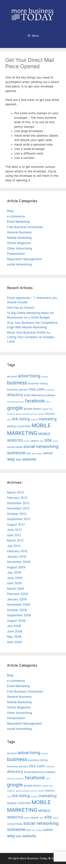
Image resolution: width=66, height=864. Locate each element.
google (15, 408)
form (48, 402)
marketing (47, 419)
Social (55, 441)
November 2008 (18, 604)
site (48, 440)
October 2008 (17, 610)
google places (32, 408)
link (15, 419)
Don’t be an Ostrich (20, 307)
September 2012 (18, 519)
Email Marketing (18, 221)
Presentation (16, 253)
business (17, 383)
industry (50, 413)
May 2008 (14, 636)
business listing (38, 383)
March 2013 (15, 492)
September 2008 (19, 615)
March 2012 (15, 540)
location (34, 420)
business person (17, 389)
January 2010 (16, 556)
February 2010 (17, 551)
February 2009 (17, 594)
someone (16, 452)
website (29, 459)
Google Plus (47, 409)
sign (41, 441)
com (41, 389)
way (11, 459)
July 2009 (14, 572)
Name (26, 441)
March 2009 (15, 588)
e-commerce (16, 216)
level (9, 420)
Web (18, 459)
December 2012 (18, 503)
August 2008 (16, 620)
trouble (39, 453)
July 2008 (14, 626)
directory (15, 394)
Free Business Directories (25, 227)
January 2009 (17, 599)
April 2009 (14, 583)
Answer (44, 377)
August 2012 (16, 524)
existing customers (15, 402)
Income (40, 414)
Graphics (11, 414)
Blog (10, 211)
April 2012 (14, 535)
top (33, 453)
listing (24, 419)
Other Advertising (19, 248)
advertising (29, 375)
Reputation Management (24, 259)
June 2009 (14, 578)
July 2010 (14, 546)
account (12, 376)
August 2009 (16, 567)
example (50, 395)
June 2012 (14, 530)
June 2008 (14, 631)
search (34, 440)
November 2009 (18, 562)
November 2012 (18, 508)
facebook (35, 400)
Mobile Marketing (19, 237)
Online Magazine (19, 243)
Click (32, 389)
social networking (19, 264)
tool (28, 453)
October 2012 (16, 514)
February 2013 (17, 497)
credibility (50, 390)
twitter (48, 453)
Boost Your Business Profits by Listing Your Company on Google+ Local (31, 337)
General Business (19, 232)
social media (15, 447)
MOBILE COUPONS (19, 426)
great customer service (26, 414)
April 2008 (14, 642)
